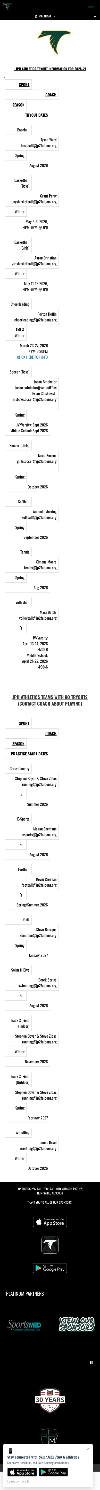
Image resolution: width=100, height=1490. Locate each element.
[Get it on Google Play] (53, 1472)
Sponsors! (65, 1202)
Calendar (45, 16)
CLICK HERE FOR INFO (32, 357)
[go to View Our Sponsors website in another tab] (76, 1325)
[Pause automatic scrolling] (91, 1362)
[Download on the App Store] (22, 1472)
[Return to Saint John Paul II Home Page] (7, 6)
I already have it (18, 1481)
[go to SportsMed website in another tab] (23, 1325)
